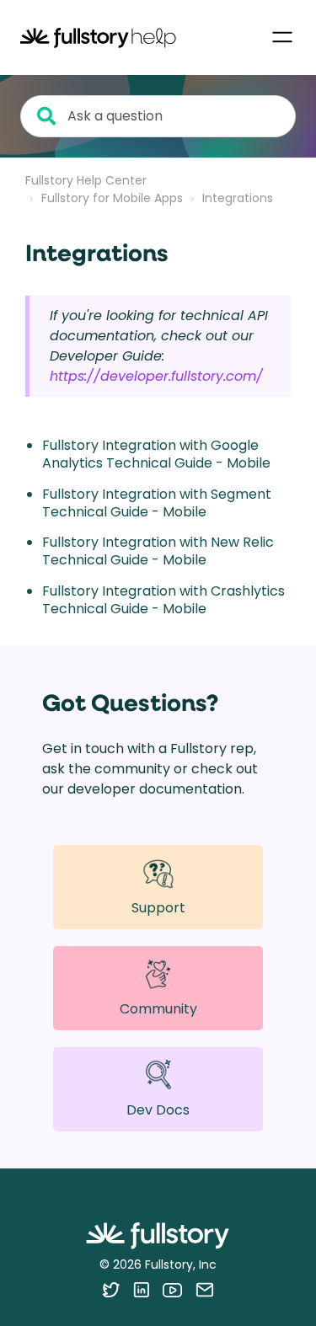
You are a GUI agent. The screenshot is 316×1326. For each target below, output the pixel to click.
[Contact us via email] (204, 1290)
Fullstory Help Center (86, 180)
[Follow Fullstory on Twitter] (111, 1290)
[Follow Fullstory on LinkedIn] (141, 1290)
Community (158, 1009)
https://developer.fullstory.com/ (156, 376)
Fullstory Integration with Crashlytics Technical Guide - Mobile (163, 599)
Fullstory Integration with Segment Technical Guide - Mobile (156, 502)
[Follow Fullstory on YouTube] (172, 1290)
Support (158, 907)
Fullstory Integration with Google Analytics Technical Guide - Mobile (156, 454)
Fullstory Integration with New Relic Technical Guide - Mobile (158, 550)
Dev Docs (158, 1110)
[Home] (98, 37)
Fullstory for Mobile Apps (112, 198)
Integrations (237, 198)
